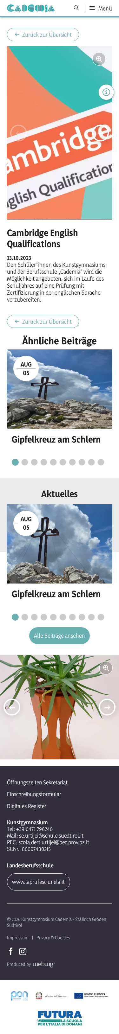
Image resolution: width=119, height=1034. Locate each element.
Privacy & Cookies (53, 938)
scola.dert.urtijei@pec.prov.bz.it (53, 842)
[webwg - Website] (43, 964)
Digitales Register (26, 806)
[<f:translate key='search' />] (76, 8)
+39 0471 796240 (34, 829)
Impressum (18, 938)
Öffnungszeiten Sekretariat (37, 782)
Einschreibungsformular (34, 794)
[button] (18, 132)
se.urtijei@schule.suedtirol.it (51, 835)
